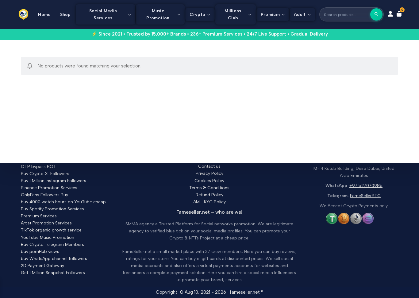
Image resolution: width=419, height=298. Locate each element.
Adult (300, 14)
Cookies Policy (209, 180)
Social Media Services (103, 14)
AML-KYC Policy (209, 201)
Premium (270, 14)
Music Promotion (157, 14)
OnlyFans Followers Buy (44, 194)
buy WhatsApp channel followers (54, 258)
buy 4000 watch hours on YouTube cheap (63, 201)
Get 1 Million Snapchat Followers (53, 272)
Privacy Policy (209, 173)
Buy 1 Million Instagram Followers (53, 180)
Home (44, 14)
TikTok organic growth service (51, 230)
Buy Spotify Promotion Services (52, 209)
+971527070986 (365, 185)
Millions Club (233, 14)
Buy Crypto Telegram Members (52, 244)
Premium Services (39, 216)
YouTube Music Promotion (47, 237)
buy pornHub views (40, 251)
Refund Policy (209, 194)
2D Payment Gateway (42, 265)
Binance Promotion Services (49, 187)
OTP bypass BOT (38, 166)
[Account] (390, 14)
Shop (65, 14)
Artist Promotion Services (46, 223)
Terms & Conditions (209, 187)
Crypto (197, 14)
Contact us (209, 166)
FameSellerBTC (365, 195)
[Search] (376, 14)
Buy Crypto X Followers (45, 173)
